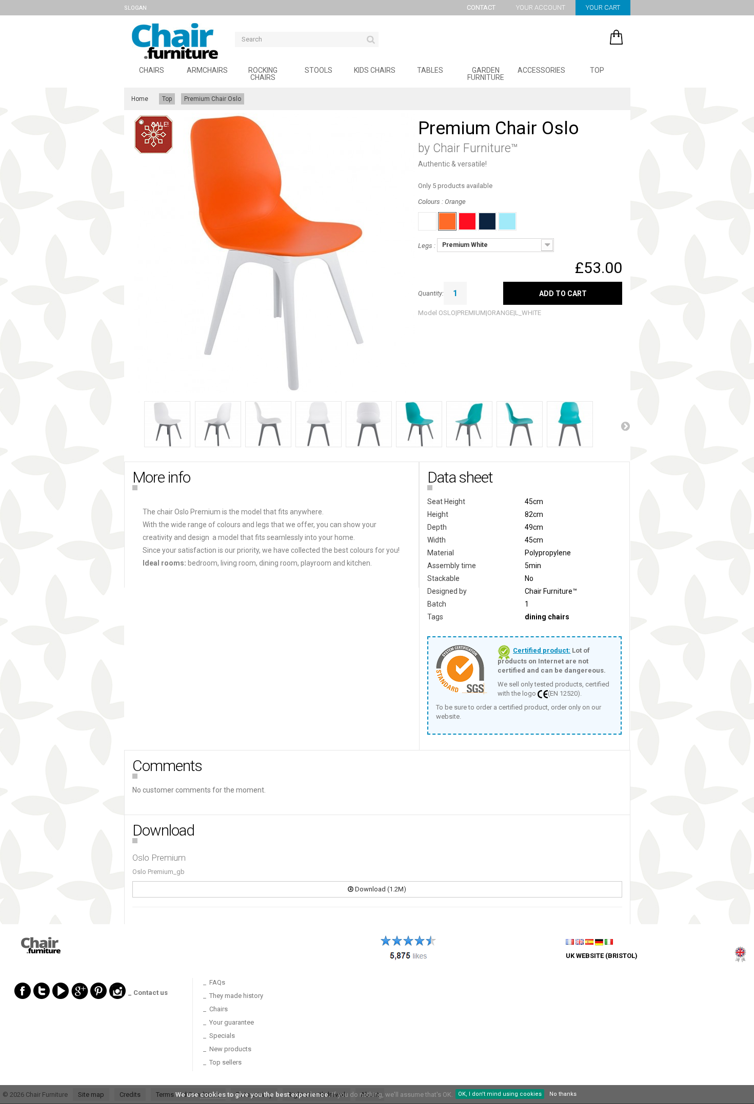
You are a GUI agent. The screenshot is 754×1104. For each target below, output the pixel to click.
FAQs (217, 982)
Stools (318, 70)
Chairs (151, 70)
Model (427, 313)
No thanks (563, 1094)
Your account (540, 7)
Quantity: (431, 293)
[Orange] (447, 221)
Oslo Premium (159, 857)
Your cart (603, 7)
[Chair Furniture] (175, 41)
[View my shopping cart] (585, 34)
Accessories (541, 70)
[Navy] (487, 221)
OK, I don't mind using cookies (500, 1094)
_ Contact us (148, 992)
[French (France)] (570, 941)
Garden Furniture (485, 73)
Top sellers (225, 1062)
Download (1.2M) (379, 889)
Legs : (427, 245)
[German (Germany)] (599, 941)
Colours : (442, 201)
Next (625, 426)
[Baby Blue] (507, 221)
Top (597, 70)
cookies (213, 1094)
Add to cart (563, 293)
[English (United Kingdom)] (580, 941)
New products (230, 1049)
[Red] (467, 221)
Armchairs (207, 70)
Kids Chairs (374, 70)
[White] (427, 221)
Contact (481, 7)
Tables (430, 70)
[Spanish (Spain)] (589, 941)
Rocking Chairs (262, 73)
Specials (222, 1035)
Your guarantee (231, 1022)
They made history (236, 995)
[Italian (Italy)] (609, 941)
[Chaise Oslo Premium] (167, 424)
